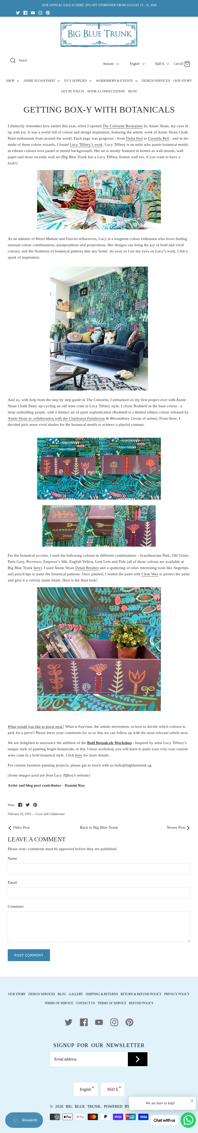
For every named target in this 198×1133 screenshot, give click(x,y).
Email (12, 882)
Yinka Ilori (134, 138)
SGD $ (159, 64)
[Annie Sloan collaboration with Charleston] (68, 498)
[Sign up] (137, 1059)
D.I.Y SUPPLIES (76, 81)
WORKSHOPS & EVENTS (115, 81)
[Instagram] (40, 12)
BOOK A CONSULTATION (106, 91)
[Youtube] (33, 12)
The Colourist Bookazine (123, 126)
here (37, 568)
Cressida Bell (158, 138)
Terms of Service (59, 1003)
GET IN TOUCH (72, 91)
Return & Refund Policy (141, 994)
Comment (15, 906)
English (135, 64)
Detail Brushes (87, 568)
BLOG (132, 91)
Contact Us (85, 1003)
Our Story (17, 994)
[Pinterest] (48, 12)
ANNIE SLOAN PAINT (39, 81)
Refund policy (141, 1003)
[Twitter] (18, 12)
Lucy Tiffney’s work (86, 144)
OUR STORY (183, 81)
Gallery (76, 994)
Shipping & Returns (102, 994)
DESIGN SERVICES (156, 81)
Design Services (41, 994)
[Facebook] (25, 12)
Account (108, 64)
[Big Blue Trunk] (99, 34)
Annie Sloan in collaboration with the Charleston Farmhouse (56, 418)
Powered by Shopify (126, 1106)
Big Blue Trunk (83, 1106)
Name (12, 858)
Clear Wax (150, 574)
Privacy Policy (177, 994)
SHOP (10, 81)
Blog (62, 994)
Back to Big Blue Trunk (99, 827)
